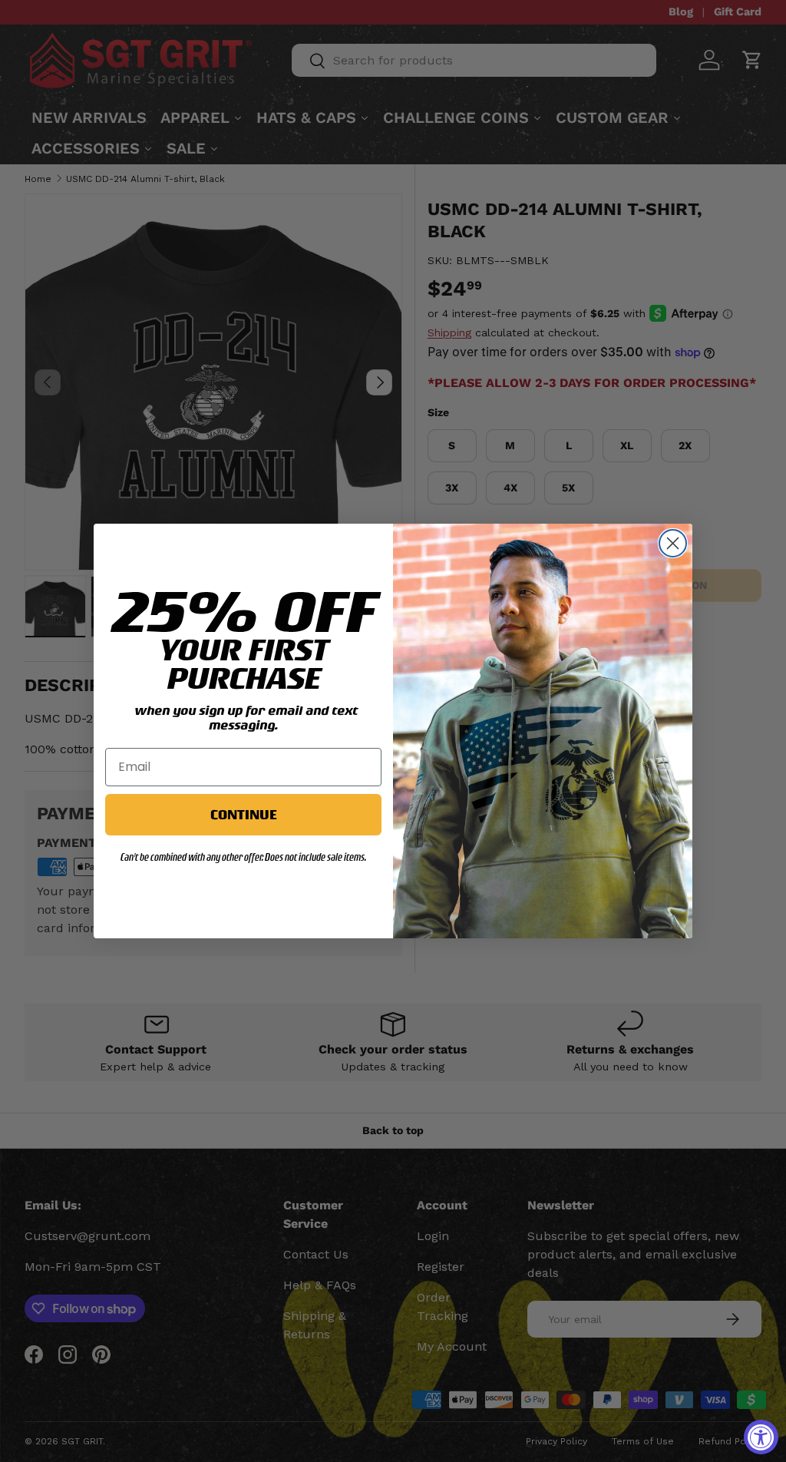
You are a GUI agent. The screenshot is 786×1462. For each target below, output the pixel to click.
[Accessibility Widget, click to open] (761, 1437)
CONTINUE (243, 814)
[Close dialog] (672, 543)
